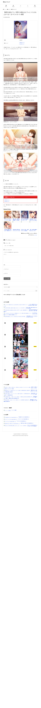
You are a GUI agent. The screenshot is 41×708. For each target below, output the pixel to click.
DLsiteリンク (22, 43)
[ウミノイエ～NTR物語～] (20, 372)
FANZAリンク (22, 42)
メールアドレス (6, 269)
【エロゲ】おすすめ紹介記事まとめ (21, 421)
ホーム (5, 9)
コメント (5, 254)
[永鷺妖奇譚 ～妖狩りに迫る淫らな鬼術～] (20, 338)
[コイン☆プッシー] (20, 328)
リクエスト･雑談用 (13, 410)
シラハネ (35, 234)
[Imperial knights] (20, 349)
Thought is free (26, 435)
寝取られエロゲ (14, 9)
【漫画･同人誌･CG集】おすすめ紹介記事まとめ (26, 423)
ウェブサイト (6, 273)
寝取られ (35, 233)
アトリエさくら (31, 233)
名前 (4, 264)
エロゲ (9, 9)
